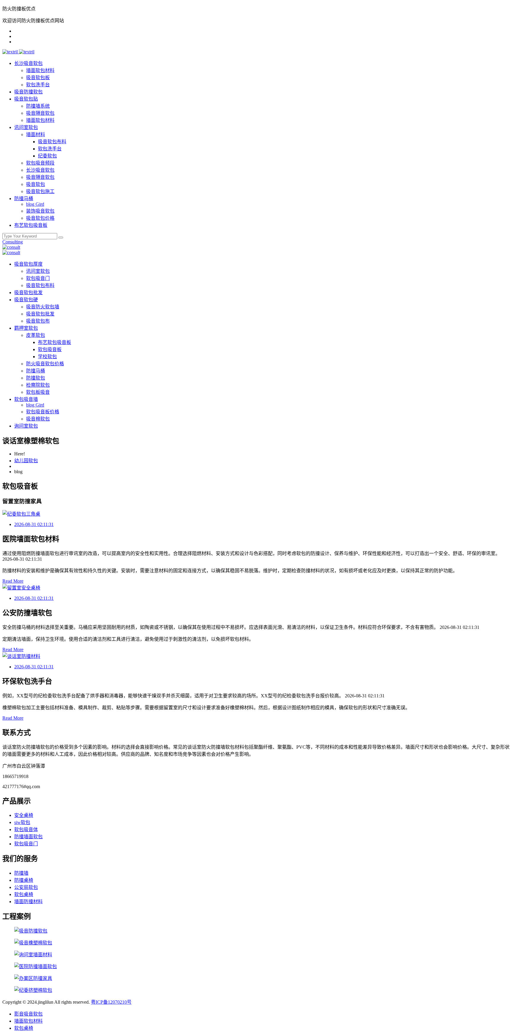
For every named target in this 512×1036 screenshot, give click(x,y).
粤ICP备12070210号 (111, 1002)
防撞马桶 (23, 198)
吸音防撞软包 (28, 91)
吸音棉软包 (38, 418)
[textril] (10, 51)
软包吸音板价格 (42, 411)
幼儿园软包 (26, 460)
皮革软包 (35, 335)
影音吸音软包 (28, 1013)
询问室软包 (26, 425)
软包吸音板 (50, 349)
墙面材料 (35, 134)
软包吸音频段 (40, 162)
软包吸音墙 (26, 399)
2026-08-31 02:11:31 (34, 524)
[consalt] (11, 247)
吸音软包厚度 (28, 264)
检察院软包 (38, 385)
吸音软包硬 (26, 299)
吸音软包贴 (26, 98)
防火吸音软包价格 (45, 363)
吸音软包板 (38, 77)
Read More (12, 581)
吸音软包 (35, 184)
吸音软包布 (38, 320)
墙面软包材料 (40, 70)
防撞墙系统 (38, 106)
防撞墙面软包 (28, 836)
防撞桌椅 (23, 880)
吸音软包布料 (52, 141)
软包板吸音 (38, 392)
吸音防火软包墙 (42, 306)
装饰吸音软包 (40, 210)
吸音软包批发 (28, 292)
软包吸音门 (38, 278)
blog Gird (35, 204)
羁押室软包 (26, 328)
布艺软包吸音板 (30, 225)
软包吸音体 (26, 829)
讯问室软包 (26, 127)
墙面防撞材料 (28, 901)
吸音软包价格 (40, 218)
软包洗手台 (38, 84)
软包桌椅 (23, 894)
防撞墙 (21, 873)
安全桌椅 (23, 815)
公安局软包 (26, 887)
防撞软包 (35, 377)
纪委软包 (47, 155)
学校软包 (47, 356)
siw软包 (22, 822)
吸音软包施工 (40, 191)
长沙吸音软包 (28, 63)
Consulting (12, 241)
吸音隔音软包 (40, 113)
